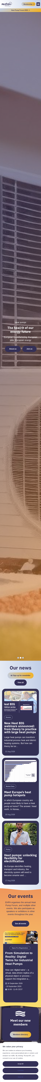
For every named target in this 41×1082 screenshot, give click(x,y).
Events (8, 717)
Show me (20, 345)
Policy (8, 849)
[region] (20, 1062)
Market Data (10, 786)
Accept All (20, 1063)
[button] (38, 4)
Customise (21, 1070)
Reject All (20, 1077)
